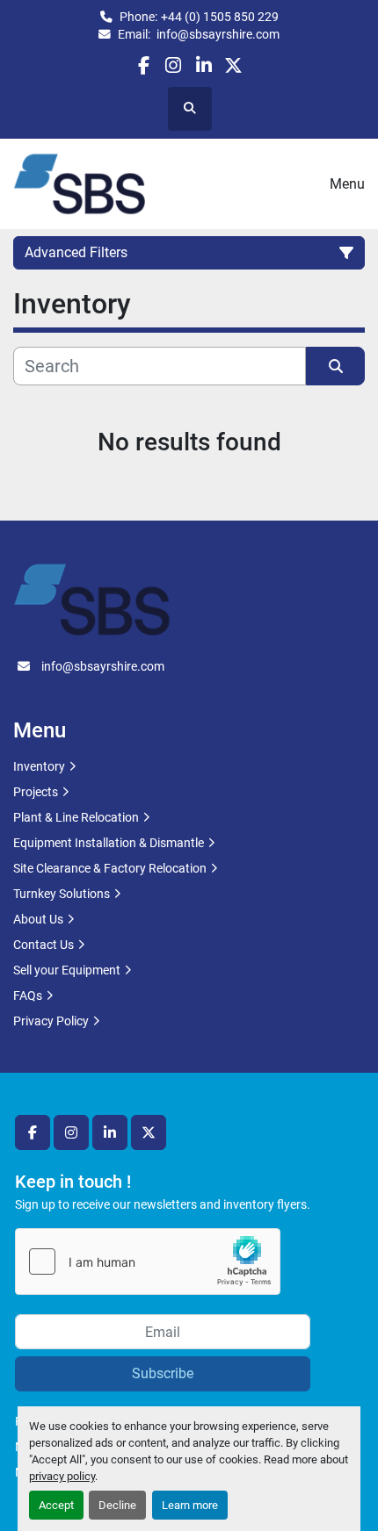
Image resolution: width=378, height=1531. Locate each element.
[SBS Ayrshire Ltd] (91, 599)
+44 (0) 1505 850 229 (220, 17)
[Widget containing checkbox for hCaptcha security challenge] (147, 1261)
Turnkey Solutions (61, 894)
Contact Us (43, 945)
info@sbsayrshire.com (217, 34)
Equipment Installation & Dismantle (108, 843)
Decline (117, 1505)
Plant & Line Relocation (76, 817)
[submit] (335, 366)
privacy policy (62, 1476)
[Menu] (305, 184)
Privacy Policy (51, 1021)
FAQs (27, 995)
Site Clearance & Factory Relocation (110, 868)
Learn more (190, 1505)
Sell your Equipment (66, 970)
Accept (56, 1505)
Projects (35, 792)
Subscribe (162, 1373)
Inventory (39, 766)
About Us (38, 919)
